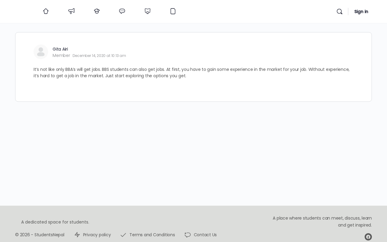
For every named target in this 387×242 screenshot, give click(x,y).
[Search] (339, 11)
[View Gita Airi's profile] (41, 52)
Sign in (361, 11)
